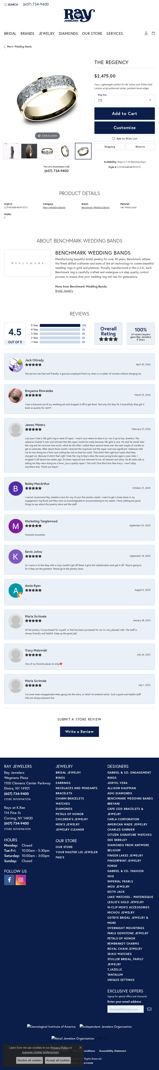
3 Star (34, 333)
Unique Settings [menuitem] (121, 980)
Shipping (109, 146)
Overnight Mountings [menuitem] (125, 928)
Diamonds (68, 33)
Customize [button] (125, 127)
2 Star (34, 337)
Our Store (92, 33)
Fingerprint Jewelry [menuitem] (124, 861)
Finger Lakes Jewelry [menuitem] (125, 855)
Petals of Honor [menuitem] (69, 814)
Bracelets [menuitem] (64, 793)
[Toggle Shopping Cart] (153, 33)
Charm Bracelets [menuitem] (70, 798)
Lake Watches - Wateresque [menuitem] (130, 897)
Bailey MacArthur (37, 484)
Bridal (10, 33)
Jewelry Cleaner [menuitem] (70, 829)
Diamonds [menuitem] (64, 809)
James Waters (35, 425)
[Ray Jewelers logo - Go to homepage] (79, 15)
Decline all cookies (29, 1060)
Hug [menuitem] (110, 876)
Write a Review (79, 731)
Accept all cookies (58, 1060)
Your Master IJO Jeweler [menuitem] (77, 852)
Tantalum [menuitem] (115, 975)
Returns (140, 146)
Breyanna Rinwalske (39, 391)
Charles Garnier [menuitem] (121, 829)
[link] (35, 4)
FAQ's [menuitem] (60, 857)
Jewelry (47, 33)
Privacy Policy (60, 1047)
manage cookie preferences (40, 1052)
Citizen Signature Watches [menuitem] (129, 835)
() (84, 325)
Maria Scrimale (35, 616)
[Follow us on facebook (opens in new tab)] (9, 880)
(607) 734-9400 (57, 171)
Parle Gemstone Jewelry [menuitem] (128, 933)
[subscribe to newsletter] (149, 1009)
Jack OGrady (34, 360)
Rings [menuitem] (60, 778)
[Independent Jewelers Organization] (106, 1026)
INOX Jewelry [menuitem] (118, 886)
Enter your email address (124, 1001)
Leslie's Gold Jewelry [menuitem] (125, 902)
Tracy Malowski (36, 650)
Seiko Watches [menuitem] (119, 954)
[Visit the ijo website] (103, 1038)
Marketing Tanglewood (41, 521)
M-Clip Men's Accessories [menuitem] (128, 907)
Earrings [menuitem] (63, 783)
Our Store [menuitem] (64, 847)
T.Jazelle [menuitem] (114, 969)
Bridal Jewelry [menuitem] (68, 772)
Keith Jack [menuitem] (116, 892)
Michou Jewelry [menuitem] (121, 912)
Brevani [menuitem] (113, 804)
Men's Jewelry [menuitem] (68, 824)
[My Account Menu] (146, 33)
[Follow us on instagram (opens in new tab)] (21, 880)
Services (114, 33)
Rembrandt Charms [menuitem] (123, 943)
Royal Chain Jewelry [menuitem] (124, 949)
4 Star (34, 329)
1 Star (34, 341)
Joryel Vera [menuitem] (117, 783)
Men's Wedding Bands (19, 46)
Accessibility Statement (112, 1050)
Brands (27, 33)
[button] (11, 4)
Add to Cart (124, 113)
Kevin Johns (33, 552)
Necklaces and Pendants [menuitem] (77, 788)
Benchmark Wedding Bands (96, 207)
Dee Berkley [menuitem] (117, 840)
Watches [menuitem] (63, 804)
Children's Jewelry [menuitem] (72, 819)
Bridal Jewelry (64, 291)
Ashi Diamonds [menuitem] (119, 793)
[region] (47, 98)
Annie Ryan (33, 586)
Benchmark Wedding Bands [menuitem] (130, 798)
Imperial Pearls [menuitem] (120, 881)
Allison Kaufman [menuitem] (121, 788)
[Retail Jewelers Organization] (73, 1038)
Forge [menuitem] (112, 866)
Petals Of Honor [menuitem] (121, 938)
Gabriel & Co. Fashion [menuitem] (125, 871)
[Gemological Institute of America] (51, 1026)
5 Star (34, 325)
